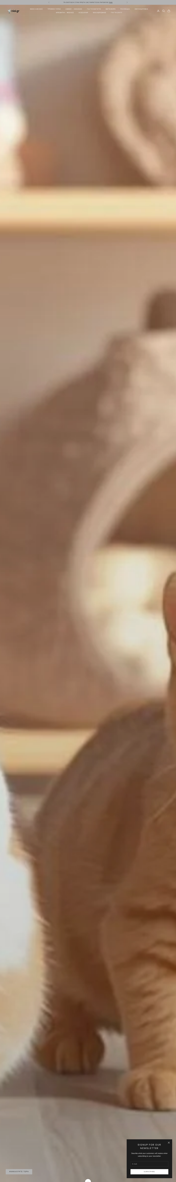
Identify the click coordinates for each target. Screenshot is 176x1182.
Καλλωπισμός (99, 12)
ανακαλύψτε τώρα (19, 1172)
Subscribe (149, 1172)
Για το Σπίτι (116, 12)
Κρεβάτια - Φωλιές (65, 12)
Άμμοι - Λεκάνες (74, 9)
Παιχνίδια (125, 9)
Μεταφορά (111, 9)
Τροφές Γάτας (54, 9)
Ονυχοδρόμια (141, 9)
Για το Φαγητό (94, 9)
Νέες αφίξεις (36, 9)
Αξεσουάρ (83, 12)
